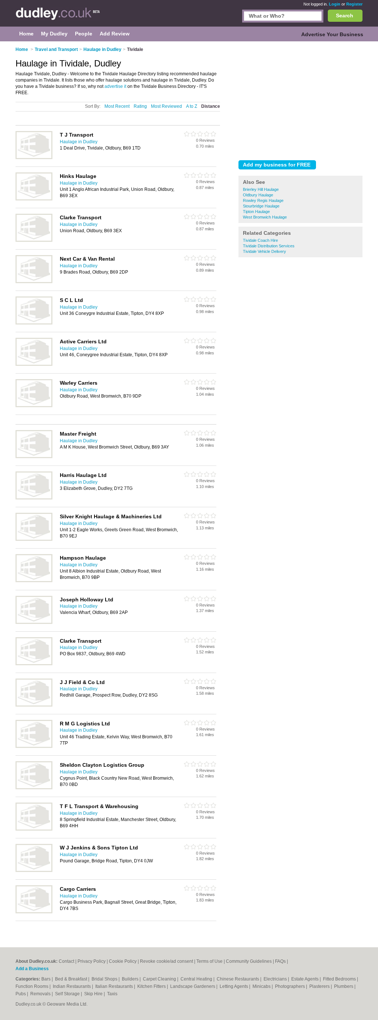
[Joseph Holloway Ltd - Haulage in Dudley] (34, 622)
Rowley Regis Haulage (263, 200)
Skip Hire (94, 993)
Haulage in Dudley (78, 141)
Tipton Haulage (256, 211)
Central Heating (197, 979)
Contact (66, 961)
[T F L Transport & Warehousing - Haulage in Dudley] (34, 829)
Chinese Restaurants (238, 979)
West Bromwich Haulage (265, 217)
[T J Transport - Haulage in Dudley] (34, 157)
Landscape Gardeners (193, 986)
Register (354, 4)
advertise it (115, 86)
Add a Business (32, 968)
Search (344, 15)
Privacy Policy (92, 961)
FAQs (280, 961)
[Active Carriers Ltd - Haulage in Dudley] (34, 364)
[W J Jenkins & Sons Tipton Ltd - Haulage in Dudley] (34, 870)
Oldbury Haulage (258, 195)
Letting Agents (234, 986)
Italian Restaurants (114, 986)
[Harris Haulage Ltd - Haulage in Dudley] (34, 498)
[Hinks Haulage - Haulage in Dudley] (34, 199)
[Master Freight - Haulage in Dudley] (34, 456)
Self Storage (68, 993)
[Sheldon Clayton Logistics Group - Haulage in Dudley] (34, 787)
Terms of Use (209, 961)
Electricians (276, 979)
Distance (210, 106)
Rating (140, 106)
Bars (46, 979)
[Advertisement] (300, 99)
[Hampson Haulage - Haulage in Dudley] (34, 580)
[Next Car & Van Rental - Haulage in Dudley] (34, 281)
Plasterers (320, 986)
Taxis (112, 993)
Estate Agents (305, 979)
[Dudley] (58, 17)
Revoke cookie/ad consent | (168, 961)
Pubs (21, 993)
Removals (41, 993)
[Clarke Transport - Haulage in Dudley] (34, 240)
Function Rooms (32, 986)
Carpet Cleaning (160, 979)
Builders (131, 979)
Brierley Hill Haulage (261, 189)
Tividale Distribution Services (269, 246)
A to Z (191, 106)
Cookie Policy (123, 961)
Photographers (290, 986)
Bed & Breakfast (71, 979)
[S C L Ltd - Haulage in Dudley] (34, 323)
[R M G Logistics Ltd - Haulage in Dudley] (34, 746)
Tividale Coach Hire (260, 240)
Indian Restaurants (72, 986)
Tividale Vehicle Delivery (264, 251)
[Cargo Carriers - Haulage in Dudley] (34, 911)
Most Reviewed (166, 106)
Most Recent (117, 106)
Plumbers (344, 986)
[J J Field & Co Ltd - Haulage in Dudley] (34, 705)
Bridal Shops (105, 979)
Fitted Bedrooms (340, 979)
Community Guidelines (249, 961)
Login (334, 4)
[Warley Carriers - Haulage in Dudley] (34, 405)
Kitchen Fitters (152, 986)
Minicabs (262, 986)
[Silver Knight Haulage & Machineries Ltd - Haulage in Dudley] (34, 539)
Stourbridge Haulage (261, 206)
